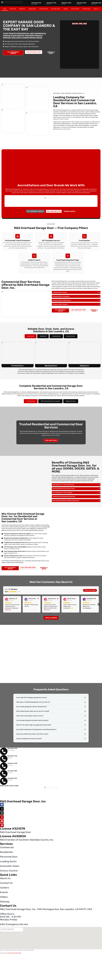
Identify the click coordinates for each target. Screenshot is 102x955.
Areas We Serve (86, 9)
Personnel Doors (43, 9)
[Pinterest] (2, 825)
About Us (96, 9)
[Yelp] (2, 817)
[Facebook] (2, 805)
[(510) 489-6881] (3, 773)
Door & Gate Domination (14, 953)
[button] (17, 365)
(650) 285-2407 (96, 3)
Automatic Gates (55, 9)
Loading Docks (32, 9)
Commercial (13, 9)
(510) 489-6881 (81, 3)
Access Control (75, 9)
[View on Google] (6, 599)
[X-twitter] (2, 809)
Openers (66, 9)
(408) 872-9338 (66, 3)
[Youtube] (2, 821)
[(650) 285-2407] (3, 781)
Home (4, 9)
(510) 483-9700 (36, 3)
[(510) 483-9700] (3, 751)
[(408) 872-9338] (3, 766)
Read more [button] (8, 610)
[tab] (31, 336)
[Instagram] (2, 813)
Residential (22, 9)
